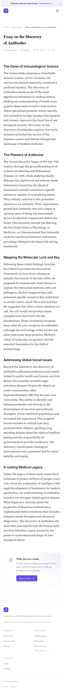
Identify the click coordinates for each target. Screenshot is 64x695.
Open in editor (25, 578)
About (7, 674)
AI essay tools (9, 641)
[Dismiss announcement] (61, 3)
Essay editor (8, 635)
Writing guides (40, 635)
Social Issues (17, 27)
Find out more (45, 3)
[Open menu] (57, 11)
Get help (7, 679)
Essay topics (39, 641)
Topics (6, 27)
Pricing (6, 646)
